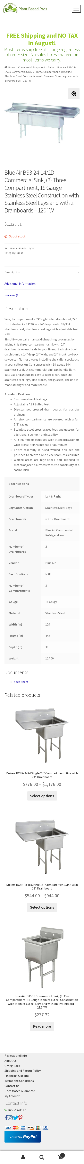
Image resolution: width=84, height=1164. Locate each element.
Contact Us (11, 1086)
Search (42, 1157)
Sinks (51, 67)
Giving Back (12, 1066)
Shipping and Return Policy (22, 1070)
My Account (12, 1096)
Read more (42, 1026)
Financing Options (16, 1076)
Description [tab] (12, 272)
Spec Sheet (21, 682)
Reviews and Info (15, 1055)
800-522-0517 (16, 1110)
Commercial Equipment (31, 67)
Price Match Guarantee (19, 1091)
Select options (42, 795)
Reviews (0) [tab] (12, 295)
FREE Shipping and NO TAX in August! (42, 39)
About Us (10, 1061)
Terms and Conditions (19, 1081)
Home (11, 67)
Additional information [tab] (20, 283)
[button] (74, 93)
